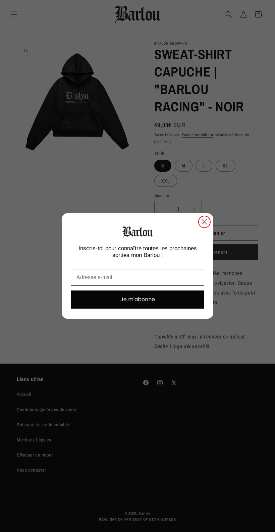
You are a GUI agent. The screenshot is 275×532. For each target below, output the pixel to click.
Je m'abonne (137, 299)
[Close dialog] (204, 222)
